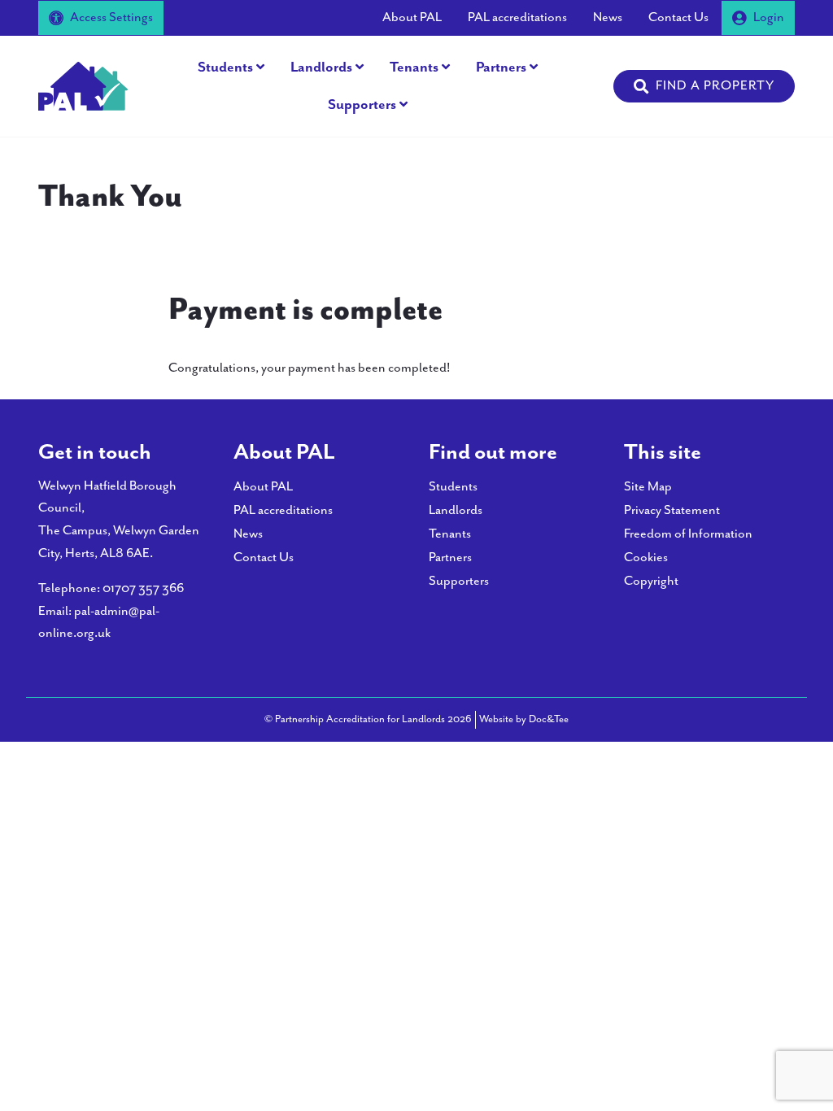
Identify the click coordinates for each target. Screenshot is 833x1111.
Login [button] (768, 17)
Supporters (362, 105)
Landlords (321, 67)
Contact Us (678, 17)
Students (225, 67)
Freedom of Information (688, 534)
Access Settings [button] (111, 17)
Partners (501, 67)
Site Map (648, 487)
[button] (704, 86)
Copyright (651, 581)
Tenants (414, 67)
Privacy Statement (672, 510)
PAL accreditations (517, 17)
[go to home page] (83, 85)
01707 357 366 (143, 588)
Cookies (646, 557)
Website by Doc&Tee (524, 718)
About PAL (412, 17)
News (607, 17)
